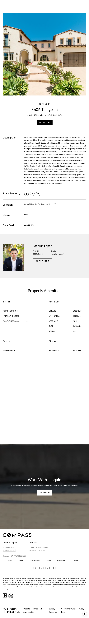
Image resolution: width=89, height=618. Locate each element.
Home (10, 561)
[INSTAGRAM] (41, 568)
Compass (65, 578)
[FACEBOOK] (36, 568)
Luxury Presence (53, 610)
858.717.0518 (38, 254)
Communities (61, 561)
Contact (75, 561)
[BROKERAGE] (53, 568)
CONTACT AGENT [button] (42, 261)
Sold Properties (35, 561)
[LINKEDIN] (47, 568)
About (21, 561)
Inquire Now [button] (44, 123)
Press (49, 561)
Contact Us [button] (45, 493)
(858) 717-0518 (8, 547)
